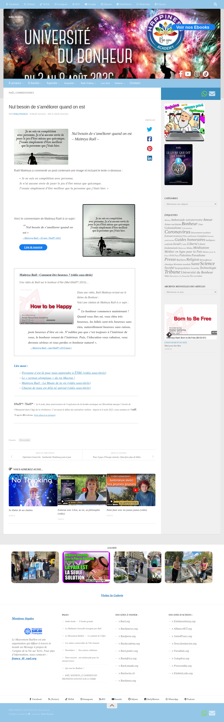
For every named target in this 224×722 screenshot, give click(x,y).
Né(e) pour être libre (172, 346)
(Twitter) (30, 4)
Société (169, 268)
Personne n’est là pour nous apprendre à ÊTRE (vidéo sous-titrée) (64, 373)
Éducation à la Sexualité (180, 276)
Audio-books (70, 621)
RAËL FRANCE (16, 17)
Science (207, 263)
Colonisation (187, 228)
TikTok (46, 4)
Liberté (192, 244)
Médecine (182, 248)
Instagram (62, 4)
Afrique (167, 220)
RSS (77, 4)
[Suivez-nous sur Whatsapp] (204, 94)
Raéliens (181, 259)
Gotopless (202, 236)
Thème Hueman (47, 714)
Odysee (107, 4)
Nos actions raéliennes (87, 650)
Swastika (195, 268)
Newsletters (70, 650)
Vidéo (166, 276)
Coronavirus (177, 231)
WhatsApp (144, 4)
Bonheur (189, 223)
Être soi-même (25, 440)
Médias (190, 248)
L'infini (184, 244)
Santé (195, 264)
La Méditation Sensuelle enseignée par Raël (83, 628)
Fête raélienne (190, 236)
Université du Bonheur (197, 272)
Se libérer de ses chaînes (21, 510)
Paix (176, 255)
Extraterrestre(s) (173, 236)
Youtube (91, 4)
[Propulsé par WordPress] (29, 714)
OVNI (171, 255)
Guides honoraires (190, 239)
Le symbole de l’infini (97, 636)
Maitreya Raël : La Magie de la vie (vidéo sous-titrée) (56, 383)
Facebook (13, 4)
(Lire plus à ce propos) (44, 415)
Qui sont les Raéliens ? (74, 668)
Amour (208, 219)
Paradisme (198, 255)
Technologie (208, 268)
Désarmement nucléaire (201, 232)
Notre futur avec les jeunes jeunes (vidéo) (127, 510)
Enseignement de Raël (175, 342)
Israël (177, 244)
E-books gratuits (86, 621)
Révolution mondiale (182, 264)
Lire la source (33, 247)
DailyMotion (125, 4)
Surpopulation (182, 267)
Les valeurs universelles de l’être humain (82, 643)
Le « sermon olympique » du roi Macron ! (48, 378)
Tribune (172, 271)
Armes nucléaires (172, 224)
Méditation (201, 247)
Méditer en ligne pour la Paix (183, 251)
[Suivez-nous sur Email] (212, 94)
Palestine (185, 255)
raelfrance (20, 114)
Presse (170, 259)
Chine (200, 224)
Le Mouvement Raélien (74, 636)
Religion (192, 259)
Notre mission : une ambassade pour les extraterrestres (80, 659)
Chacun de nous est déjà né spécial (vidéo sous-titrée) (56, 388)
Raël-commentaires (21, 92)
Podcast (161, 4)
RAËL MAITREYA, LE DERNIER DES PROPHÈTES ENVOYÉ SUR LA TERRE (79, 677)
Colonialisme (172, 228)
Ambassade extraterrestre (187, 219)
